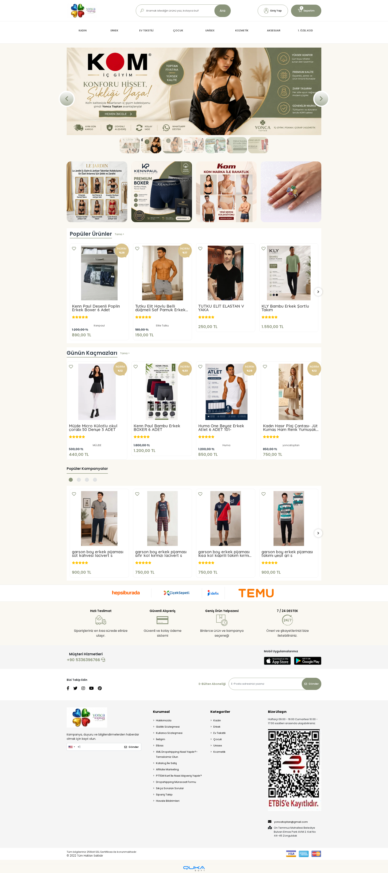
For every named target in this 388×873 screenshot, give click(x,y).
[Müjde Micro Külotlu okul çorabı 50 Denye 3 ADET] (97, 391)
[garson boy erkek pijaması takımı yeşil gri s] (225, 517)
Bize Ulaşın (277, 711)
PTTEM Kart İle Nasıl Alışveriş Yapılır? (179, 775)
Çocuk (217, 738)
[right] (318, 290)
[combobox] (71, 746)
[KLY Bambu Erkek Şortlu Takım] (225, 272)
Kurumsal (161, 711)
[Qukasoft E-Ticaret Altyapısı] (194, 867)
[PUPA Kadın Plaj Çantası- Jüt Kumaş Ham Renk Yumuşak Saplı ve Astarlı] (288, 272)
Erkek (216, 726)
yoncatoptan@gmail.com (291, 821)
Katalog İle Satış (166, 762)
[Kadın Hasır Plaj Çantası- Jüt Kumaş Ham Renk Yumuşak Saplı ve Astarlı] (291, 391)
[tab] (71, 479)
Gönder (314, 683)
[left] (69, 290)
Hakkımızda (163, 720)
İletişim (160, 738)
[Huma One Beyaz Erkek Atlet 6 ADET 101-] (226, 391)
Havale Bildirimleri (167, 800)
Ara (222, 10)
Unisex (217, 745)
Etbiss (159, 745)
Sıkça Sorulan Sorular (170, 787)
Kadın (217, 720)
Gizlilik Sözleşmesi (168, 726)
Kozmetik (219, 751)
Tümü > (119, 233)
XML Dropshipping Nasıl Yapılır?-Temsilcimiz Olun (177, 753)
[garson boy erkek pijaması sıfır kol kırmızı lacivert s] (99, 517)
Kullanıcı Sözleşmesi (169, 732)
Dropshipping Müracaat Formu (176, 781)
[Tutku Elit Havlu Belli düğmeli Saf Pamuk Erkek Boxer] (99, 272)
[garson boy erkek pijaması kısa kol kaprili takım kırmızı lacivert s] (162, 517)
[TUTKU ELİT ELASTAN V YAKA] (162, 272)
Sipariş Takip (164, 794)
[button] (273, 11)
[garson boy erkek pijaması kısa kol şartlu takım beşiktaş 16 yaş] (288, 517)
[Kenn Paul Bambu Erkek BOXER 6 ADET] (162, 391)
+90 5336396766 (84, 659)
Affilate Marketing (167, 769)
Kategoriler (220, 711)
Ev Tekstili (219, 732)
